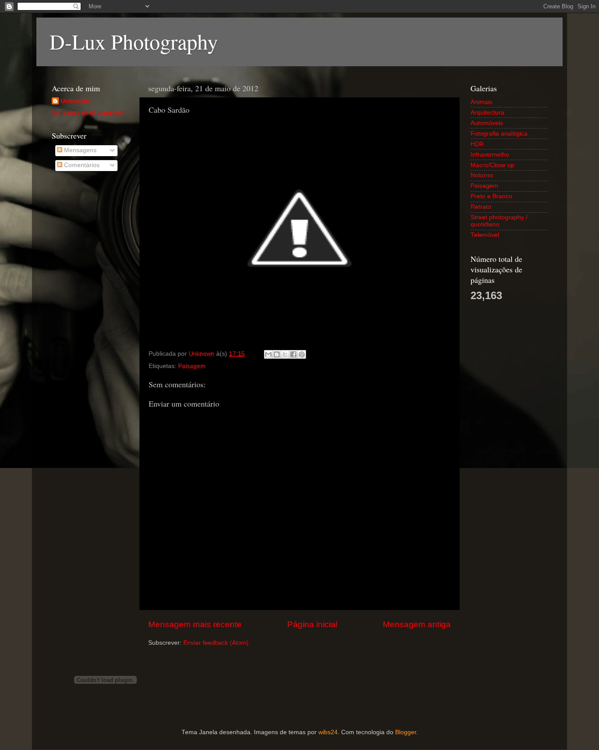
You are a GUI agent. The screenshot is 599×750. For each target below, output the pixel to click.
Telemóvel (485, 235)
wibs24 (328, 732)
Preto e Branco (491, 196)
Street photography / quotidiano (499, 221)
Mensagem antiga (417, 624)
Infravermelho (490, 154)
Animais (481, 102)
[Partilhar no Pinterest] (301, 354)
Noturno (482, 175)
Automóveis (487, 123)
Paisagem (192, 366)
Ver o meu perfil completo (87, 112)
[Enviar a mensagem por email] (268, 354)
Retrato (481, 207)
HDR (477, 144)
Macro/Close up (492, 165)
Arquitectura (487, 112)
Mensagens (79, 150)
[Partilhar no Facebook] (293, 354)
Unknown (75, 101)
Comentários (81, 165)
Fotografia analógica (499, 133)
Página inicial (312, 624)
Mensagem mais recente (195, 624)
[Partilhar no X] (285, 354)
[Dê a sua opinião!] (276, 354)
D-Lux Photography (134, 41)
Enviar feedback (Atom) (216, 642)
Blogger (405, 732)
